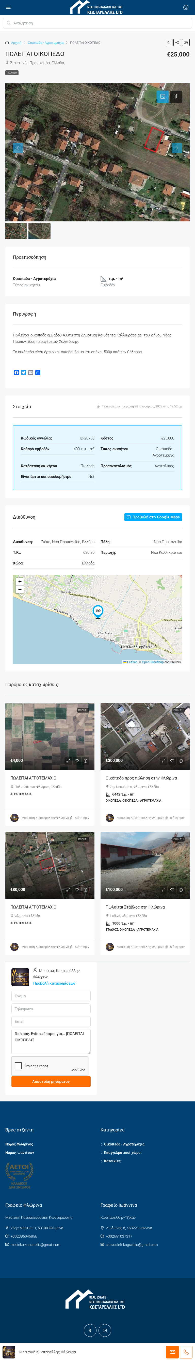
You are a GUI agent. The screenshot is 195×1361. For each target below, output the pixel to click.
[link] (49, 736)
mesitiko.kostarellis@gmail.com (35, 1245)
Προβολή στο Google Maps (156, 517)
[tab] (163, 97)
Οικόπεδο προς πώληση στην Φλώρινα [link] (141, 778)
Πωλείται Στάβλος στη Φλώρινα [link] (135, 907)
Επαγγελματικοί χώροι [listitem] (123, 1153)
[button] (168, 42)
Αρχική (16, 43)
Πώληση (12, 72)
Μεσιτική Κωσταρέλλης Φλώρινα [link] (45, 818)
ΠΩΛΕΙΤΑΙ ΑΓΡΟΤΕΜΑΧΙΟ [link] (33, 778)
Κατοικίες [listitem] (112, 1161)
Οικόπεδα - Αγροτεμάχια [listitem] (124, 1144)
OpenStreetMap (153, 662)
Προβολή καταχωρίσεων (54, 983)
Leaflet (131, 662)
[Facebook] (90, 1330)
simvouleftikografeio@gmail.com (132, 1245)
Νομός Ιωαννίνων (19, 1153)
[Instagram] (105, 1330)
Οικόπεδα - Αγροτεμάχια (45, 43)
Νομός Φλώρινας (19, 1144)
